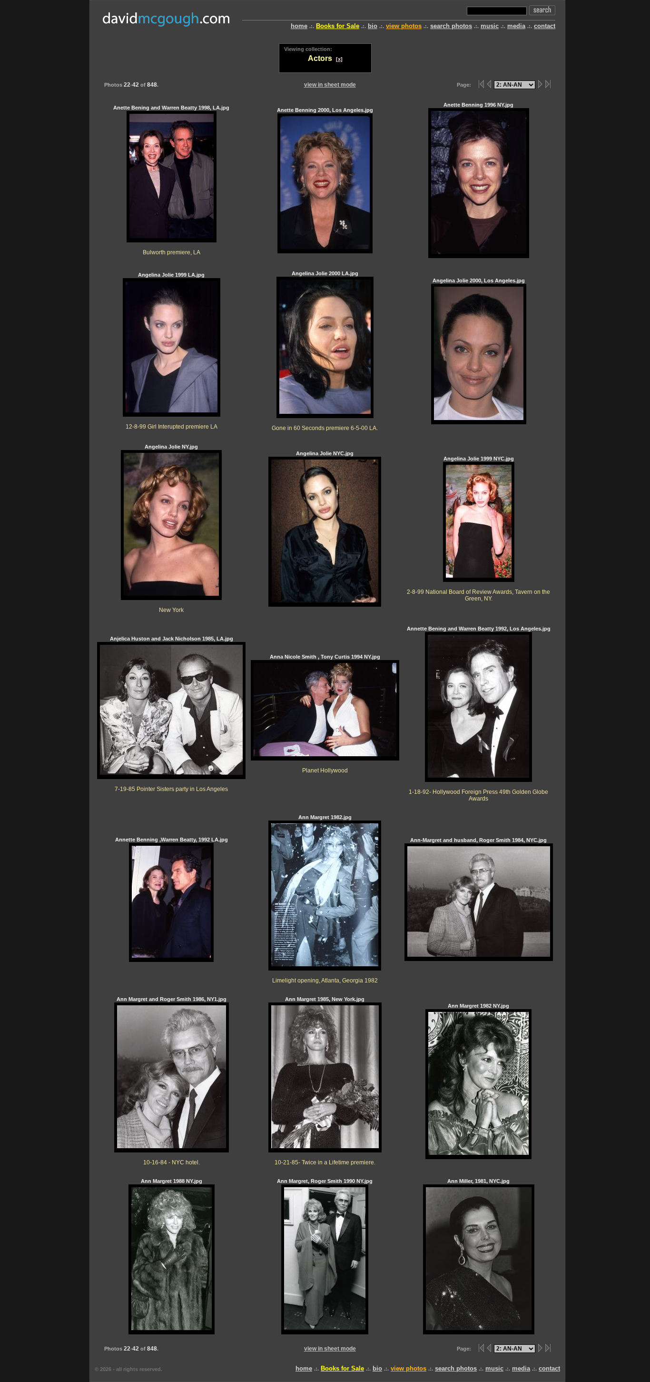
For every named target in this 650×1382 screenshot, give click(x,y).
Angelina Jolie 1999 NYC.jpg (478, 528)
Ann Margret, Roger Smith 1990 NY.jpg (325, 1181)
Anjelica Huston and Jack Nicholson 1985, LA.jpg (171, 714)
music (490, 26)
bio (372, 26)
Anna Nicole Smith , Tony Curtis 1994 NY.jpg (325, 713)
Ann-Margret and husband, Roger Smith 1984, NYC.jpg (478, 840)
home (299, 26)
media (516, 26)
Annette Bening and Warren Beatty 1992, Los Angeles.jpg (479, 713)
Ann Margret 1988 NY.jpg (171, 1181)
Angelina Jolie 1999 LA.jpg (171, 351)
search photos (451, 26)
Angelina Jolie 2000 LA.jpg (325, 350)
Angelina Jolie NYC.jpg (325, 453)
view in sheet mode (330, 84)
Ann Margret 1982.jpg (325, 898)
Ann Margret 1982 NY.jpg (478, 1006)
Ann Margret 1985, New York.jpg (325, 1080)
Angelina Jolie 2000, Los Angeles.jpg (479, 280)
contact (544, 26)
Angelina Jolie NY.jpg (171, 528)
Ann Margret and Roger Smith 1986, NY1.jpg (172, 1080)
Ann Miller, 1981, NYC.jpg (478, 1181)
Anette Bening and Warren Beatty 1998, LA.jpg (171, 180)
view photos (404, 26)
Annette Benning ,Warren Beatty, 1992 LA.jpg (171, 839)
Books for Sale (337, 26)
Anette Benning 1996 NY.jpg (478, 105)
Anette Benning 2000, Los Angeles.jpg (325, 110)
